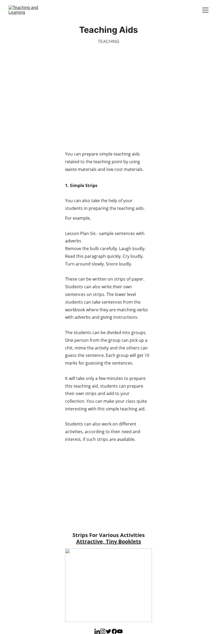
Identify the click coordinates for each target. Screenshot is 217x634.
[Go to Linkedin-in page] (97, 631)
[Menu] (205, 10)
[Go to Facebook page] (114, 631)
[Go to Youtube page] (120, 631)
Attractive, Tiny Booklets (108, 541)
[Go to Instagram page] (102, 631)
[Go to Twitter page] (108, 631)
